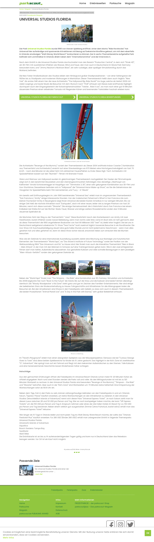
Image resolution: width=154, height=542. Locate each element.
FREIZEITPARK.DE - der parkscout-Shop (92, 503)
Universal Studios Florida (39, 48)
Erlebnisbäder (96, 490)
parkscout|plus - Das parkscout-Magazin (94, 506)
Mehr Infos (8, 537)
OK (147, 533)
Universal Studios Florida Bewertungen (99, 97)
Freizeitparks (31, 15)
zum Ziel (39, 474)
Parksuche (115, 3)
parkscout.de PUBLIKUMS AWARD (33, 513)
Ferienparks (72, 490)
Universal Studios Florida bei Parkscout (42, 97)
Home (82, 3)
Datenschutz (61, 510)
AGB (58, 513)
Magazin (130, 3)
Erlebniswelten (98, 3)
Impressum (61, 503)
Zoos (84, 490)
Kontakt (59, 506)
